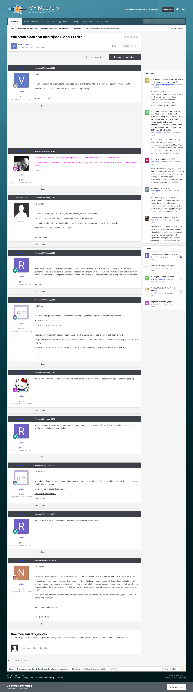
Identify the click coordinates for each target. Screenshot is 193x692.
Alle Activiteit (32, 22)
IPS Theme (11, 675)
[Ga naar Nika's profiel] (21, 385)
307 (22, 401)
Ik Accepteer (177, 687)
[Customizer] (178, 9)
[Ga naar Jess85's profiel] (147, 112)
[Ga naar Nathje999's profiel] (147, 218)
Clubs (64, 22)
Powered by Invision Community (174, 678)
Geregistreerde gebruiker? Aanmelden (142, 9)
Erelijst (89, 22)
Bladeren (103, 22)
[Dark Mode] (183, 9)
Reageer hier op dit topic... (36, 648)
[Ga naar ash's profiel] (147, 267)
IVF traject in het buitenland (162, 277)
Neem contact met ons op (44, 678)
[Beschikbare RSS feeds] (182, 669)
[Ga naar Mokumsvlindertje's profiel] (147, 278)
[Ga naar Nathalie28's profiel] (21, 573)
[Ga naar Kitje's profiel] (147, 255)
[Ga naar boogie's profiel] (21, 163)
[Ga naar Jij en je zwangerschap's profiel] (147, 80)
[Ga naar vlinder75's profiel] (14, 46)
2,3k (22, 589)
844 (22, 180)
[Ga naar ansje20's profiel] (147, 289)
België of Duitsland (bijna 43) (163, 302)
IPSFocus (20, 675)
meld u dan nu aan (94, 637)
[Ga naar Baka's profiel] (147, 160)
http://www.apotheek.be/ (45, 493)
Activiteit (49, 22)
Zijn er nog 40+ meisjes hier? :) (164, 217)
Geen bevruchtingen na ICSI (163, 159)
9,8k (22, 329)
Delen (116, 46)
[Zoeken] (183, 21)
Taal (8, 678)
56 (22, 282)
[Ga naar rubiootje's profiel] (21, 265)
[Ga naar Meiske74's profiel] (21, 312)
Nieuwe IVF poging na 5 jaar (162, 266)
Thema (16, 678)
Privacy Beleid (27, 678)
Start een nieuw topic (95, 57)
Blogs (76, 22)
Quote (43, 106)
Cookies (60, 678)
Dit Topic (174, 21)
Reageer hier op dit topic (124, 57)
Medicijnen (40, 47)
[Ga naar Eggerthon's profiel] (147, 189)
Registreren (168, 9)
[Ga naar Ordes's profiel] (147, 303)
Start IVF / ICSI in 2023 (160, 188)
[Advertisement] (56, 130)
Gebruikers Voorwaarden (17, 689)
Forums (16, 22)
